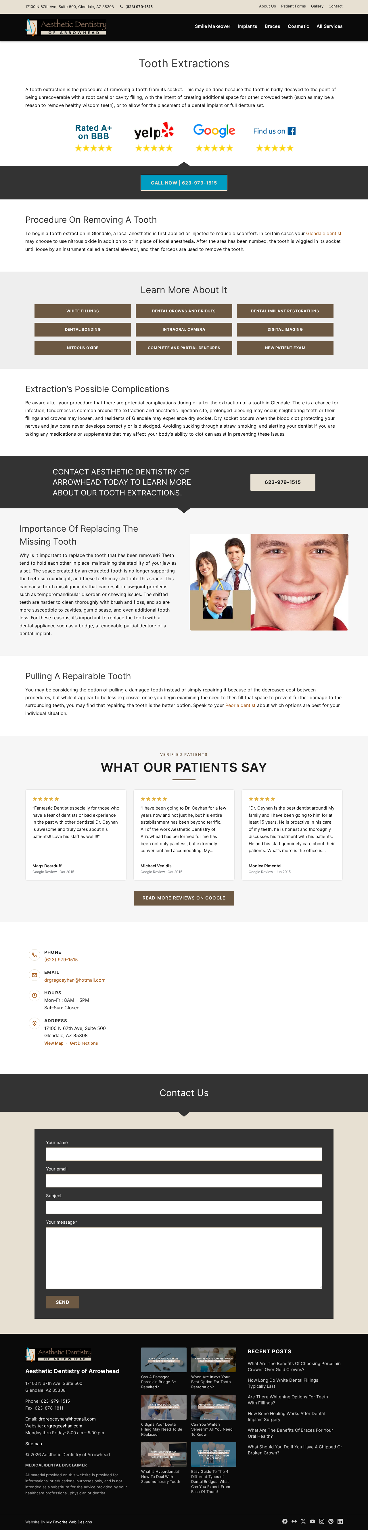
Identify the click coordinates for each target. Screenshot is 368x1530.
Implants (247, 26)
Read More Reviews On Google (184, 898)
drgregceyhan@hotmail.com (75, 980)
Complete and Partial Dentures (184, 347)
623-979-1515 (283, 482)
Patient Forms (293, 6)
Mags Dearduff (47, 865)
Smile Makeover (212, 26)
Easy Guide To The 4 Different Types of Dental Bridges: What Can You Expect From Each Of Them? (210, 1481)
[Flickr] (294, 1521)
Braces (272, 26)
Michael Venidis (156, 865)
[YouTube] (312, 1521)
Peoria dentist (240, 705)
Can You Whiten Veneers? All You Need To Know (212, 1429)
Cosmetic (298, 26)
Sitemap (33, 1443)
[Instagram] (321, 1521)
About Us (267, 6)
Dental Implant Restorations (285, 311)
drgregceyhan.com (63, 1426)
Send (63, 1302)
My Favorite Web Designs (69, 1522)
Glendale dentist (324, 233)
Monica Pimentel (265, 865)
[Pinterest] (331, 1521)
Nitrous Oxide (83, 347)
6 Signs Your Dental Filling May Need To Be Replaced (161, 1429)
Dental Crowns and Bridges (184, 311)
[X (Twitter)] (303, 1521)
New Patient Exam (285, 347)
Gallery (317, 6)
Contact (336, 6)
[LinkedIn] (340, 1521)
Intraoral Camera (184, 329)
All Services (330, 26)
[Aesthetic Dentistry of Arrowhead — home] (65, 27)
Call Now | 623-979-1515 (184, 183)
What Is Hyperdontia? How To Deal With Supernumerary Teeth (160, 1476)
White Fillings (82, 311)
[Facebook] (285, 1521)
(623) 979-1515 (139, 6)
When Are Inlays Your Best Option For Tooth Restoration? (211, 1382)
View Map (54, 1043)
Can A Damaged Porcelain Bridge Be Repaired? (158, 1382)
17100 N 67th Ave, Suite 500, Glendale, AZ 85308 (69, 6)
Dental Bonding (83, 329)
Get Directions (84, 1043)
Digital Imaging (285, 329)
